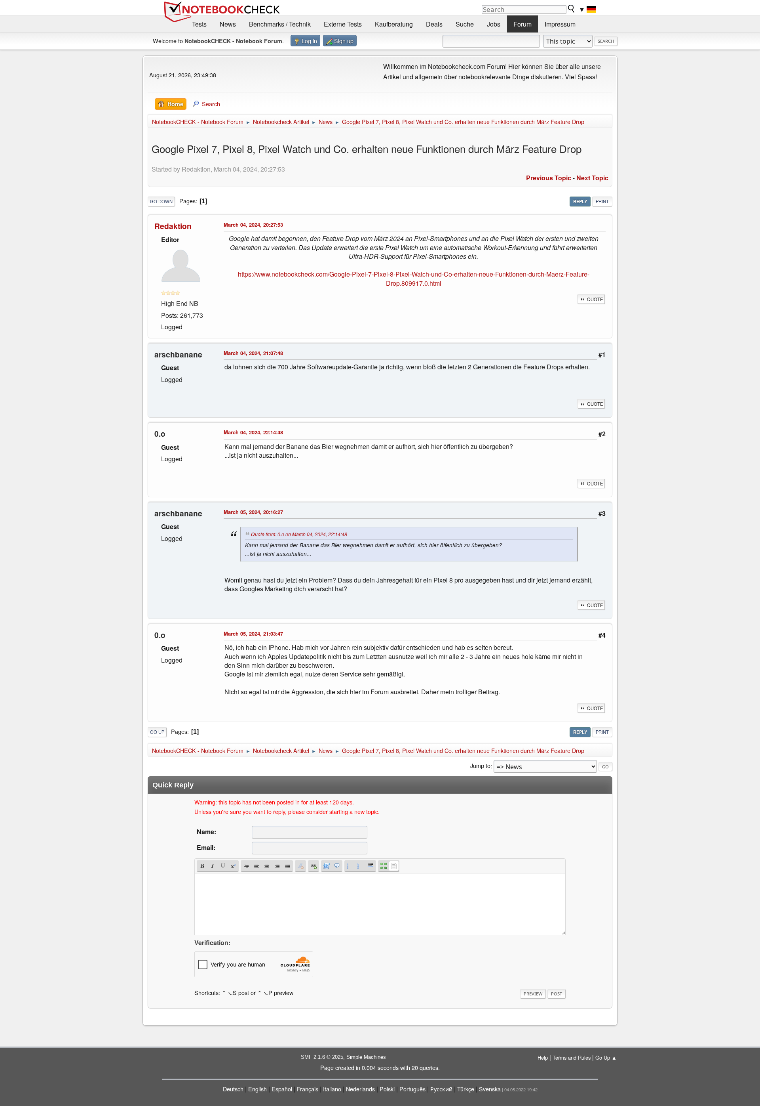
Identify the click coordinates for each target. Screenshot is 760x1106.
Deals (434, 24)
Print (602, 201)
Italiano (332, 1089)
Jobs (493, 24)
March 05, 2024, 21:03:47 (253, 633)
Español (282, 1089)
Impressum (560, 24)
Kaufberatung (394, 24)
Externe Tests (343, 24)
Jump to (480, 766)
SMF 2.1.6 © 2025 (322, 1057)
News (228, 24)
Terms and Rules (572, 1057)
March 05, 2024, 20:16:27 (253, 512)
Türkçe (465, 1089)
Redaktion (173, 225)
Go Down (161, 201)
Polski (387, 1089)
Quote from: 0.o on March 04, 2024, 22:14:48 (299, 534)
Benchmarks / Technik (280, 24)
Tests (199, 24)
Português (412, 1089)
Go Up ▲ (606, 1057)
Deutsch (233, 1089)
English (257, 1089)
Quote (595, 299)
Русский (441, 1089)
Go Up (157, 732)
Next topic (592, 177)
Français (307, 1089)
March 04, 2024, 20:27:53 (253, 224)
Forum (522, 24)
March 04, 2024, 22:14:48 (253, 432)
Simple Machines (366, 1057)
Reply (580, 201)
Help (543, 1057)
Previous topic (548, 177)
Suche (465, 24)
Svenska (490, 1089)
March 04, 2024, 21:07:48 (253, 353)
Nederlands (360, 1089)
